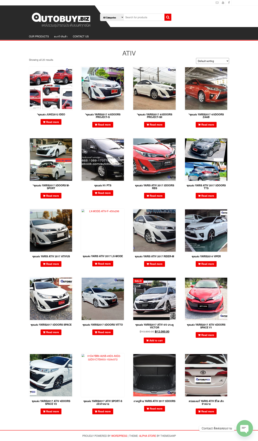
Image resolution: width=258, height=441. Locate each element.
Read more (52, 122)
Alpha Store (147, 435)
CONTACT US (81, 36)
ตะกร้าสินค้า (61, 36)
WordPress (119, 435)
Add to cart (156, 340)
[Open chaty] (244, 428)
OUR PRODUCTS (39, 36)
